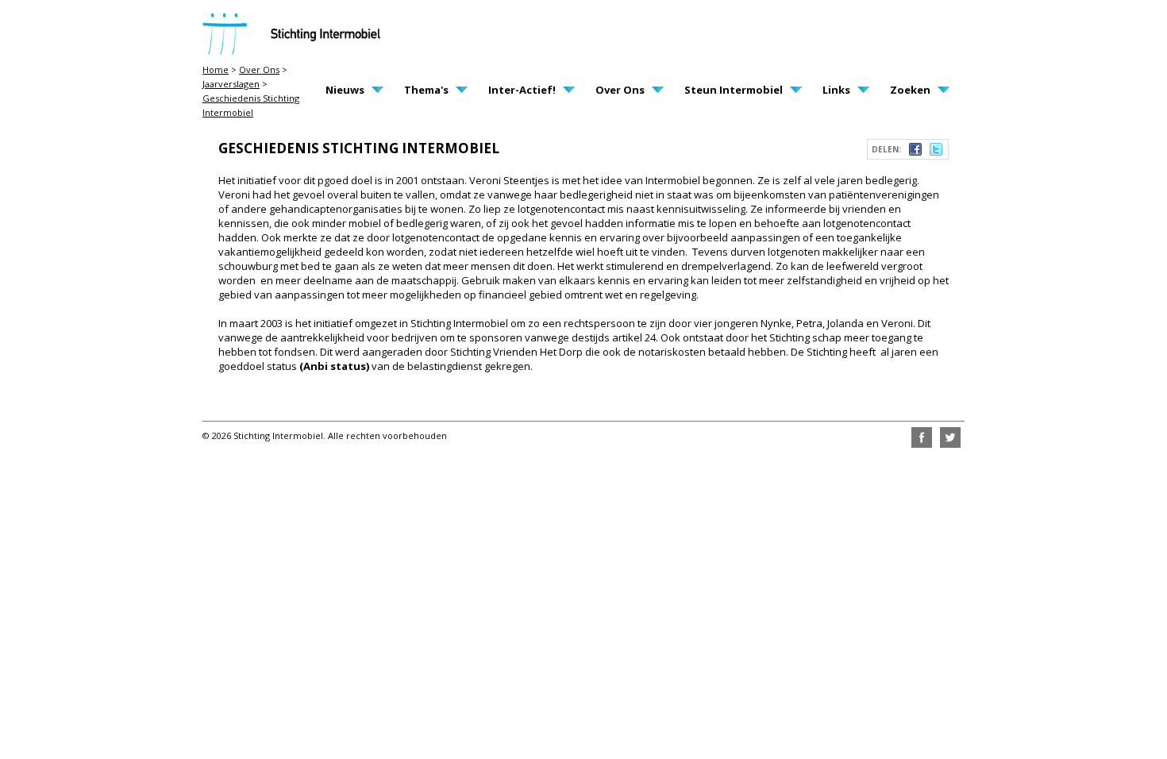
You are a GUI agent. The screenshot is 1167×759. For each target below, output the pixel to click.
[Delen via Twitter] (936, 151)
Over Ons (259, 69)
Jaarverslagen (231, 84)
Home (215, 69)
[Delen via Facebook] (915, 151)
